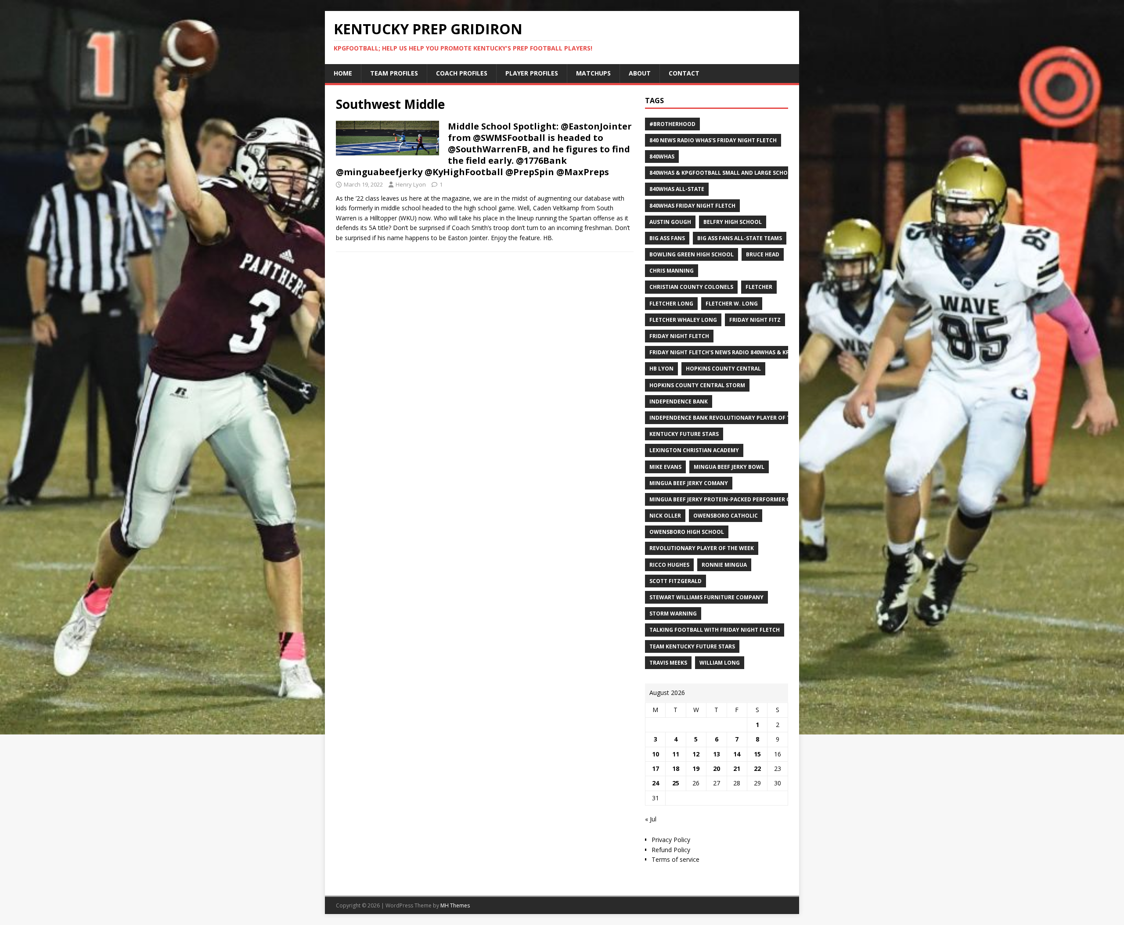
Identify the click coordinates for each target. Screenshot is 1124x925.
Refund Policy (671, 850)
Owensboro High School (686, 532)
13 (716, 754)
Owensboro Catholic (725, 515)
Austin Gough (670, 222)
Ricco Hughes (669, 565)
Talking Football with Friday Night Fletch (714, 629)
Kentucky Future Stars (684, 434)
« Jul (650, 819)
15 (757, 754)
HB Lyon (661, 368)
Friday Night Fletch (679, 336)
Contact (684, 73)
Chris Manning (671, 270)
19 (695, 768)
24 (655, 783)
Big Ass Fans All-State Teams (739, 238)
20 (716, 768)
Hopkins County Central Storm (697, 385)
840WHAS (661, 156)
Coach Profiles (461, 73)
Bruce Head (762, 254)
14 (736, 754)
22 (757, 768)
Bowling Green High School (691, 254)
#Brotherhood (672, 124)
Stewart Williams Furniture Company (706, 597)
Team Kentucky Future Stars (692, 646)
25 (675, 783)
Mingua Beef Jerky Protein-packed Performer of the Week (735, 499)
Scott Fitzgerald (675, 581)
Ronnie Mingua (724, 565)
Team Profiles (394, 73)
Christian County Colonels (691, 287)
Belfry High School (732, 222)
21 (736, 768)
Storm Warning (673, 613)
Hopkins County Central (723, 368)
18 (675, 768)
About (640, 73)
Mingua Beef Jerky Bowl (729, 467)
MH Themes (455, 905)
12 (695, 754)
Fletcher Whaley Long (683, 320)
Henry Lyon (411, 184)
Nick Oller (665, 515)
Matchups (593, 73)
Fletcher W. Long (732, 303)
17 (655, 768)
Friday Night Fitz (755, 320)
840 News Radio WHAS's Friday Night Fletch (713, 140)
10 (655, 754)
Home (343, 73)
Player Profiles (531, 73)
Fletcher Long (671, 303)
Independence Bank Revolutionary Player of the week (731, 417)
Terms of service (675, 859)
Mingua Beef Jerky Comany (688, 483)
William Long (719, 662)
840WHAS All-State (676, 189)
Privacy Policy (671, 839)
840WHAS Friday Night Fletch (692, 205)
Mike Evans (665, 467)
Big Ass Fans (667, 238)
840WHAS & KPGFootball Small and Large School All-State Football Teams (761, 172)
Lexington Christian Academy (694, 450)
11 (675, 754)
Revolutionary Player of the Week (701, 548)
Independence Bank (678, 401)
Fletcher (759, 287)
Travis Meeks (668, 662)
